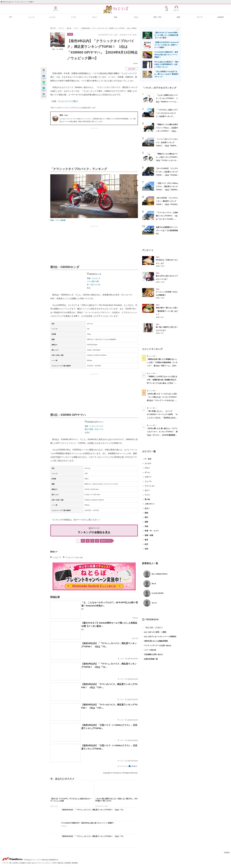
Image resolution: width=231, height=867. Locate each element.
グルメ (94, 17)
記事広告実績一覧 (150, 659)
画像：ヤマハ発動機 (57, 49)
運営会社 (61, 863)
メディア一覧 (6, 863)
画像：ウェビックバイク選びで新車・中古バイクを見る (94, 429)
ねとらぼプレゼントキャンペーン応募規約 (159, 636)
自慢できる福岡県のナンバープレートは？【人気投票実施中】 (167, 230)
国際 (146, 522)
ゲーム (147, 472)
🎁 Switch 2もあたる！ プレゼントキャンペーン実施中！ (17, 2)
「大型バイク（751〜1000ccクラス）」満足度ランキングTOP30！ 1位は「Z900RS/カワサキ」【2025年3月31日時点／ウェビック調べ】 (167, 189)
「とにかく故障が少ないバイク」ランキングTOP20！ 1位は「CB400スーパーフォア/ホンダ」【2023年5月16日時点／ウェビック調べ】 (167, 101)
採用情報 (68, 863)
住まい (136, 17)
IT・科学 (148, 459)
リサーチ (199, 17)
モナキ (154, 603)
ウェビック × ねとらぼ (74, 557)
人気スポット (150, 504)
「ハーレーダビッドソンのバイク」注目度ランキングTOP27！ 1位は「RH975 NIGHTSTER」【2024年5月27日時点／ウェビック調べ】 (167, 145)
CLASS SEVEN (157, 593)
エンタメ (52, 17)
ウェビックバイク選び (67, 101)
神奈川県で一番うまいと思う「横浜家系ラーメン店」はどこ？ (167, 311)
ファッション (150, 486)
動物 (178, 17)
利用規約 (227, 852)
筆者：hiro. (64, 115)
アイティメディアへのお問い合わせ (156, 645)
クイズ (73, 17)
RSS (54, 863)
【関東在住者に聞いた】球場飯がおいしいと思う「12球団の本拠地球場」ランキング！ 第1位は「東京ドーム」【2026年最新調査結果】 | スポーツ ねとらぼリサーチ (162, 365)
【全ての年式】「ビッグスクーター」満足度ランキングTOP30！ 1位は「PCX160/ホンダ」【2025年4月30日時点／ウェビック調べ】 (167, 204)
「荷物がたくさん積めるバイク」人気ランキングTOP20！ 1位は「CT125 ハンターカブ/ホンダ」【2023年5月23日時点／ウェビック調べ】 (168, 160)
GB (88, 329)
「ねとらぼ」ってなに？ (152, 627)
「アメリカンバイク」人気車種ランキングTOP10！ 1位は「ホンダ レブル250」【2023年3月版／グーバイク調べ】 (167, 219)
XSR (86, 473)
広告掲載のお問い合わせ (152, 654)
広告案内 (23, 863)
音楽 (146, 549)
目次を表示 (131, 69)
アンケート (148, 250)
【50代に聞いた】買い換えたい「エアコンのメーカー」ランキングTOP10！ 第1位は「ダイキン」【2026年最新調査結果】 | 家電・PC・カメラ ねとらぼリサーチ (162, 434)
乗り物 (147, 499)
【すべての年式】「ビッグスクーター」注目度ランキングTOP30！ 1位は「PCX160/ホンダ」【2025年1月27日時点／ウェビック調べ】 (167, 174)
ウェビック (57, 557)
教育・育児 (157, 17)
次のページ (106, 541)
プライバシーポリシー (44, 863)
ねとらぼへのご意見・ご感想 (154, 632)
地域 (115, 17)
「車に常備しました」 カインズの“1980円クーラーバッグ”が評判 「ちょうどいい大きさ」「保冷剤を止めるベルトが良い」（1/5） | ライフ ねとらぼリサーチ (162, 417)
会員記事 (220, 17)
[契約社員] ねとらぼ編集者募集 (155, 641)
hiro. (136, 63)
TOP (10, 17)
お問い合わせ (31, 863)
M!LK (154, 584)
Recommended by (122, 766)
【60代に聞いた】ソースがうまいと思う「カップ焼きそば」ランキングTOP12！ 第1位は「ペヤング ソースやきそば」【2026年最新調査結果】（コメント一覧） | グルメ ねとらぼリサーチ (163, 400)
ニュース (31, 17)
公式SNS (16, 863)
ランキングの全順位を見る (94, 532)
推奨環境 (75, 863)
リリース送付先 (149, 650)
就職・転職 (149, 535)
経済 (146, 544)
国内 (146, 517)
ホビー (147, 490)
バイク (70, 34)
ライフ (147, 495)
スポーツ (148, 477)
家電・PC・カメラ (152, 531)
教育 (146, 540)
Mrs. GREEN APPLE (159, 574)
